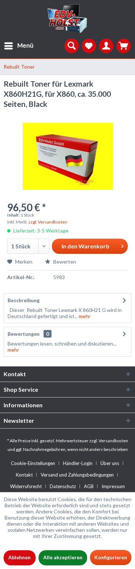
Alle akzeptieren (62, 557)
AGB (89, 486)
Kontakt (24, 475)
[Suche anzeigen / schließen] (71, 46)
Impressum (113, 486)
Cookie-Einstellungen (33, 463)
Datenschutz (63, 486)
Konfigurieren (110, 557)
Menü (25, 45)
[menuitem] (16, 46)
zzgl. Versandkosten (47, 222)
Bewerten (64, 262)
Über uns (109, 463)
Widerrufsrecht (26, 486)
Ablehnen (19, 557)
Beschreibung (24, 300)
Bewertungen (24, 334)
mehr (84, 316)
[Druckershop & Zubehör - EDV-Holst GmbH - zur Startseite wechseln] (67, 19)
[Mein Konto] (106, 46)
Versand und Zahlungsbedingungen (77, 475)
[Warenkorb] (123, 46)
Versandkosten (113, 440)
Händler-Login (78, 463)
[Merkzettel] (89, 46)
